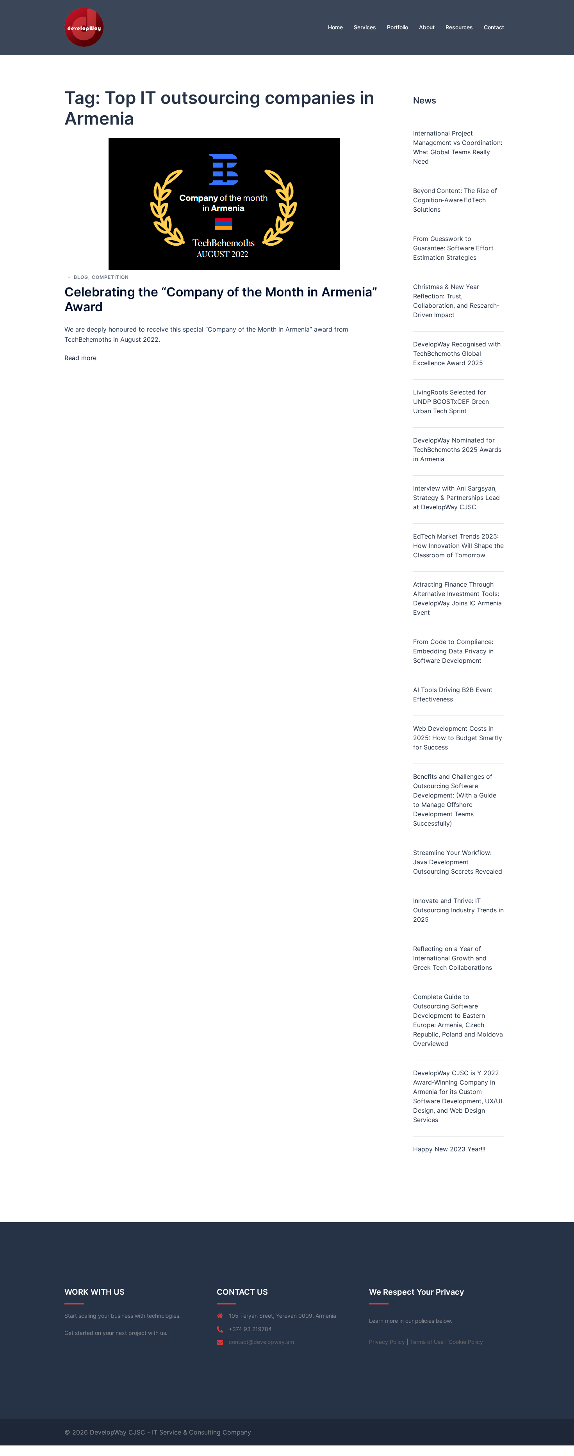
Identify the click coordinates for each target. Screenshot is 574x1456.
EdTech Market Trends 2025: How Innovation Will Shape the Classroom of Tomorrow (458, 545)
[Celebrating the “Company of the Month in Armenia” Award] (224, 203)
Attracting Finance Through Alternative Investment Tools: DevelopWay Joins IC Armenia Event (457, 598)
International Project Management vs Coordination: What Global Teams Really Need (457, 147)
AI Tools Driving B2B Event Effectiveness (452, 694)
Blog (81, 277)
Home (335, 27)
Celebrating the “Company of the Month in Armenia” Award (220, 299)
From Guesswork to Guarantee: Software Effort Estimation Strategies (453, 248)
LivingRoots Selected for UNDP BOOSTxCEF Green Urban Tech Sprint (451, 401)
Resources (459, 27)
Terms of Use (427, 1341)
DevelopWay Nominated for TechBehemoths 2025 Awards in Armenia (457, 449)
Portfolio (397, 27)
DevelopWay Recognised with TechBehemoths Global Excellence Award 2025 (457, 353)
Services (365, 27)
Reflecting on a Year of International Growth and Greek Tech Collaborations (452, 958)
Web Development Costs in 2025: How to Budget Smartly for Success (457, 737)
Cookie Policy (466, 1341)
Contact (494, 27)
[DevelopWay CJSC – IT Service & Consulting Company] (83, 26)
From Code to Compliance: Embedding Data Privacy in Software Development (453, 651)
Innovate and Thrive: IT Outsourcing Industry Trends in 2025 (458, 910)
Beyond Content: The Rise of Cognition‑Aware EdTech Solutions (455, 200)
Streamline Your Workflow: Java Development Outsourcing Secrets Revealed (457, 862)
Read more (80, 358)
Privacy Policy (387, 1341)
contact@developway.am (261, 1341)
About (427, 27)
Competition (110, 277)
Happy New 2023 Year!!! (449, 1149)
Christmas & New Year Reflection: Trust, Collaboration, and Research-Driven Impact (456, 301)
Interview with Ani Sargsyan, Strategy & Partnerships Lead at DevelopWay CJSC (456, 497)
